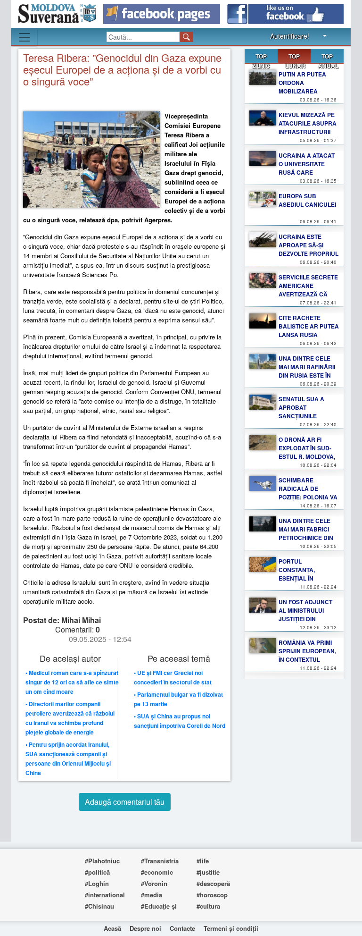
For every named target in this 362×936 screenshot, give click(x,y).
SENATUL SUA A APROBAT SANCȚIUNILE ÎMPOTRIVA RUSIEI (304, 412)
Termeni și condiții (231, 928)
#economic (157, 872)
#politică (97, 872)
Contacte (182, 928)
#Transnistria (160, 860)
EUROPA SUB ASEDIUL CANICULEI (307, 200)
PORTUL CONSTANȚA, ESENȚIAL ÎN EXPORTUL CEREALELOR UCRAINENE (298, 582)
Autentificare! (289, 36)
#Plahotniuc (102, 860)
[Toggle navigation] (24, 37)
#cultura (208, 906)
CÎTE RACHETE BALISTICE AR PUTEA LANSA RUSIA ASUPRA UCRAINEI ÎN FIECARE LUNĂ (309, 334)
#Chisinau (99, 906)
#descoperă (213, 883)
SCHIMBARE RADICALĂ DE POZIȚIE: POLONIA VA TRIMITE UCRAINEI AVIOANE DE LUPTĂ (308, 497)
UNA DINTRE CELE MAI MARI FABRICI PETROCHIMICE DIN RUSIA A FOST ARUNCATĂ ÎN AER (306, 537)
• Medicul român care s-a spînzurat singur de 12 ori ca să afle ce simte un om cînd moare (72, 682)
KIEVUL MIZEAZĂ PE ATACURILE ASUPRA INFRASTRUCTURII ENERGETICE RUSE (308, 127)
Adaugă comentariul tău (125, 801)
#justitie (208, 872)
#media (151, 894)
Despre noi (145, 928)
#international (105, 894)
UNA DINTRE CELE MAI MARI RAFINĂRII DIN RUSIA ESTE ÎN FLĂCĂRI (307, 371)
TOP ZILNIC (261, 61)
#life (203, 860)
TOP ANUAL (328, 61)
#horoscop (212, 894)
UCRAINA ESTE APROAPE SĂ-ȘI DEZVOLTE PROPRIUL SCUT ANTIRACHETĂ (308, 249)
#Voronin (154, 883)
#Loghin (97, 883)
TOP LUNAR (295, 58)
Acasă (112, 928)
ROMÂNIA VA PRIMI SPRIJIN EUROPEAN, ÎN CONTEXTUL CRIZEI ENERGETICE (307, 655)
